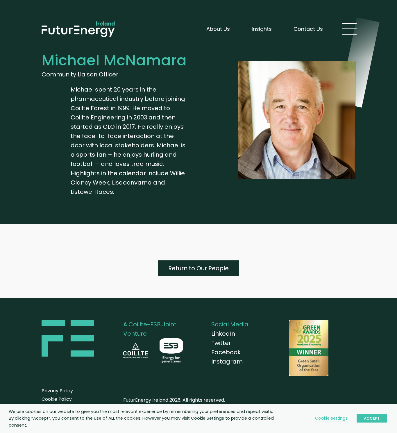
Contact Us (308, 29)
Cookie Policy (57, 399)
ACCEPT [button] (372, 418)
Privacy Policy (57, 390)
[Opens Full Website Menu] (349, 29)
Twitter (221, 343)
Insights (262, 29)
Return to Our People (198, 268)
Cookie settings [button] (331, 418)
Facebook (226, 352)
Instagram (227, 361)
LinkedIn (223, 334)
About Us (218, 29)
